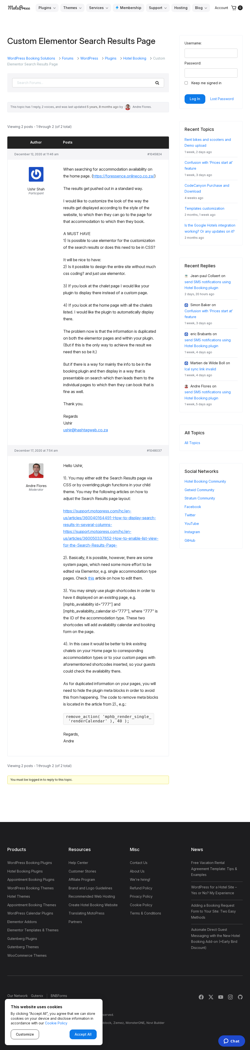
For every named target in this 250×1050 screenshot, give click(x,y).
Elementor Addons (22, 922)
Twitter (190, 515)
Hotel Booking (134, 58)
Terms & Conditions (145, 913)
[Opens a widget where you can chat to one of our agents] (231, 1041)
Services (96, 8)
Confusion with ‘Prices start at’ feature (209, 314)
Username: (193, 43)
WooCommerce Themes (27, 955)
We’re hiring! (140, 879)
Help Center (78, 863)
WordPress (89, 58)
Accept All (83, 1034)
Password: (193, 63)
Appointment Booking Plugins (30, 879)
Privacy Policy (141, 896)
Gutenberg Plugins (22, 938)
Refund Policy (141, 888)
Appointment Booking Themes (31, 905)
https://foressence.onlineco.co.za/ (123, 176)
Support (155, 8)
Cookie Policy (141, 905)
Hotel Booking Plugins (25, 871)
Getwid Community (199, 490)
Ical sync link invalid (200, 369)
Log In (195, 99)
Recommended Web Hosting (92, 896)
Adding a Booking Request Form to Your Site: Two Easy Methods (213, 911)
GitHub (190, 540)
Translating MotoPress (86, 913)
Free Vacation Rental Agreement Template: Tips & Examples (214, 869)
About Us (137, 871)
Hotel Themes (18, 896)
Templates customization (204, 208)
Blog (199, 8)
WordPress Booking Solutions (31, 58)
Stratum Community (200, 498)
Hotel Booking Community (205, 481)
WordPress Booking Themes (30, 888)
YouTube (192, 523)
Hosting (181, 8)
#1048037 (154, 450)
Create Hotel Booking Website (93, 905)
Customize (25, 1034)
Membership (130, 8)
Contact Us (138, 863)
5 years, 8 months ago (103, 107)
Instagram (192, 532)
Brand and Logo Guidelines (90, 888)
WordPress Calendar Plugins (30, 913)
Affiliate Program (82, 879)
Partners (75, 922)
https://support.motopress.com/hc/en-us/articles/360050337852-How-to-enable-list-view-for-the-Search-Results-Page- (110, 538)
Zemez (118, 1023)
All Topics (192, 443)
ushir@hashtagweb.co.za (85, 429)
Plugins (45, 8)
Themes (70, 8)
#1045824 (154, 154)
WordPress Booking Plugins (29, 863)
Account (221, 8)
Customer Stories (82, 871)
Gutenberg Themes (23, 947)
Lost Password (222, 99)
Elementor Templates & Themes (33, 930)
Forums (67, 58)
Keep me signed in (206, 83)
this (91, 578)
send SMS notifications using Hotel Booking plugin (208, 285)
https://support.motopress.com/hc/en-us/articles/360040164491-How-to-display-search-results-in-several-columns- (109, 518)
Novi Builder (155, 1023)
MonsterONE (135, 1023)
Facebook (193, 507)
